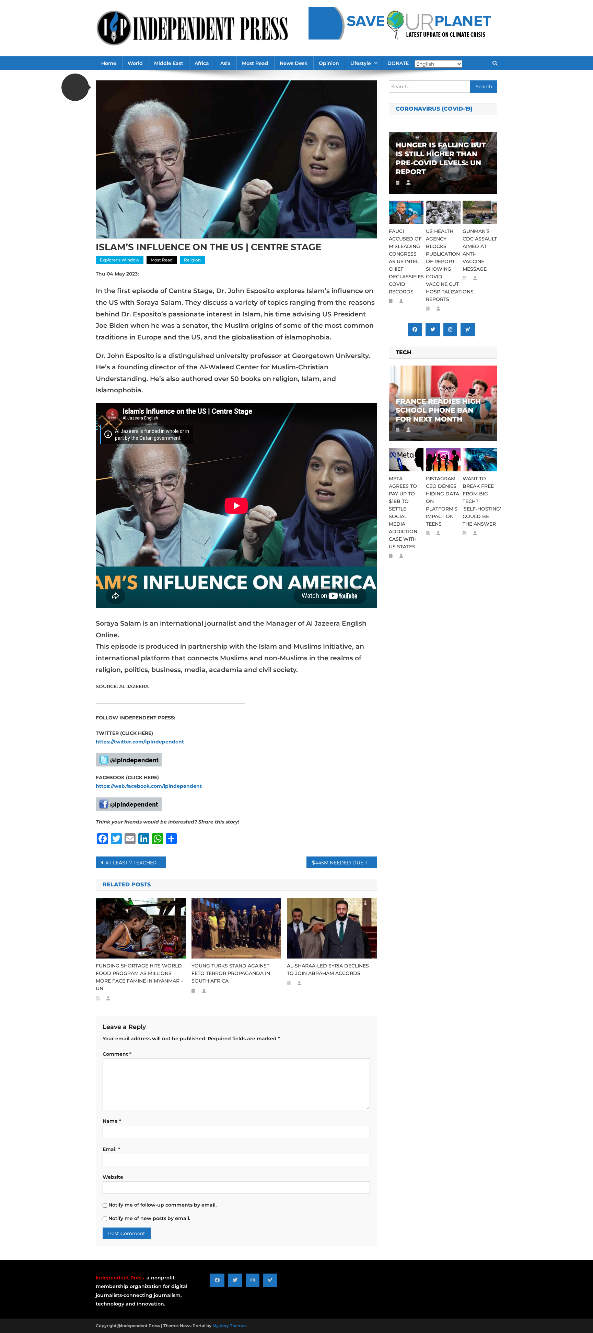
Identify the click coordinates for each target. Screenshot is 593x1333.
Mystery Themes (229, 1325)
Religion (192, 259)
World (135, 63)
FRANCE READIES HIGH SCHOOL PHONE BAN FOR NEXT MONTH (438, 410)
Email (111, 1149)
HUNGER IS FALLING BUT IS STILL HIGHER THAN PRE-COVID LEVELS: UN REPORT (441, 158)
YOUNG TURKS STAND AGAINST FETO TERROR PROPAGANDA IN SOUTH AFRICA (230, 973)
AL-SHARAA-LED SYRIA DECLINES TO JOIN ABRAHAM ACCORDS (328, 969)
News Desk (293, 63)
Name (112, 1121)
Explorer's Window (119, 259)
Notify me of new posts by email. (149, 1218)
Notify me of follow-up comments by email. (162, 1205)
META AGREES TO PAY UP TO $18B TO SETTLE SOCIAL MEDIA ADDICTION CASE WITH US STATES (403, 512)
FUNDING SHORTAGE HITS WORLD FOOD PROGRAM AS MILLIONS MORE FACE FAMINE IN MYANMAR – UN (139, 977)
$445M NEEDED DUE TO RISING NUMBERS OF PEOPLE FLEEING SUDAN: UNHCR (344, 863)
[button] (75, 87)
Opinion (329, 63)
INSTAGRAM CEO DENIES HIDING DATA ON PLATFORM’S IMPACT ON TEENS (442, 501)
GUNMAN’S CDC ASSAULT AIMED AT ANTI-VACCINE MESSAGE (480, 250)
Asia (225, 63)
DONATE (398, 63)
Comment (117, 1054)
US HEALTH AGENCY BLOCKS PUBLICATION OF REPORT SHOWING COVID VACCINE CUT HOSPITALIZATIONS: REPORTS (443, 265)
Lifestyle (360, 63)
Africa (202, 63)
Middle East (168, 63)
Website (113, 1177)
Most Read (255, 63)
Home (108, 63)
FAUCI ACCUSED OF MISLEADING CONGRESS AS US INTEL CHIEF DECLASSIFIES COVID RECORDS (406, 261)
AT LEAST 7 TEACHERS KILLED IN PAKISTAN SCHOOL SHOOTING (135, 863)
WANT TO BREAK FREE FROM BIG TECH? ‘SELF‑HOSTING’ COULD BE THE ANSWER (480, 501)
